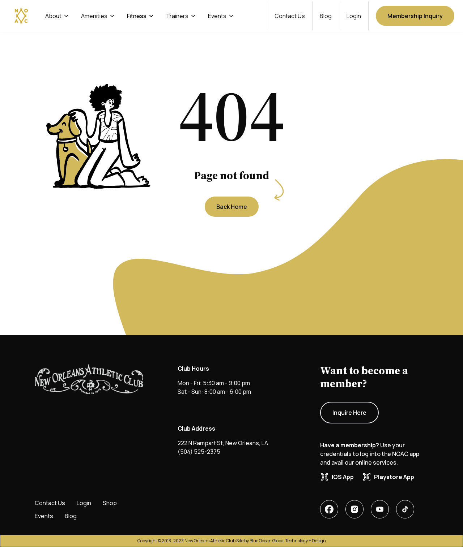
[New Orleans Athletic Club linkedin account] (354, 509)
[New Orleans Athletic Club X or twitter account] (380, 509)
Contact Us (290, 16)
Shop (110, 503)
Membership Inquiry (415, 16)
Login (354, 16)
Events (44, 516)
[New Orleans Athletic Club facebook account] (329, 509)
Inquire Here (349, 413)
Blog (326, 16)
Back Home (231, 207)
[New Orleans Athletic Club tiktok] (405, 509)
